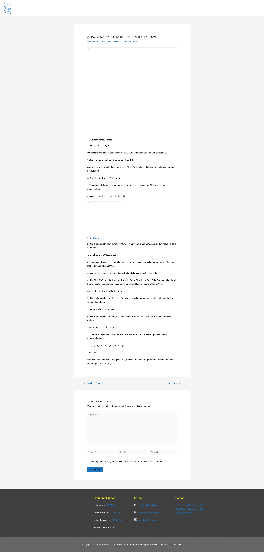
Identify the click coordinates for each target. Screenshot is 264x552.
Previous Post (92, 383)
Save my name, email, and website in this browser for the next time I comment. (126, 461)
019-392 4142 (112, 505)
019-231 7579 (116, 520)
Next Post (174, 383)
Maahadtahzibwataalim (149, 512)
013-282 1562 (115, 512)
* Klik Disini (93, 238)
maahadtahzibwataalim (149, 520)
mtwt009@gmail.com (148, 505)
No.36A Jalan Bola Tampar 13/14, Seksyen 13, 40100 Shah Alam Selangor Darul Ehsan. (190, 509)
